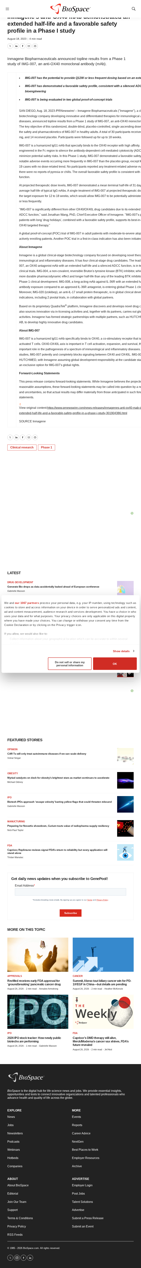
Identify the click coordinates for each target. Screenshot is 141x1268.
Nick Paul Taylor (15, 830)
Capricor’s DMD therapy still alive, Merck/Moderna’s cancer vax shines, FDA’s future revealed (101, 1041)
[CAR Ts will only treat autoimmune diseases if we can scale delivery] (125, 756)
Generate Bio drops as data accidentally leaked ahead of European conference (53, 586)
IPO (9, 797)
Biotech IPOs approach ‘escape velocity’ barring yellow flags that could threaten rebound (59, 801)
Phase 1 (46, 447)
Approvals (14, 976)
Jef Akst (108, 1049)
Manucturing (16, 821)
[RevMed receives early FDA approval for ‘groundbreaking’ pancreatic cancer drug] (37, 955)
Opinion (12, 749)
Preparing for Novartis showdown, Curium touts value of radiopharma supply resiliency (58, 825)
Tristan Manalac (15, 857)
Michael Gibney (15, 782)
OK (115, 663)
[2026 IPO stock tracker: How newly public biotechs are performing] (37, 1012)
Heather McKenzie (113, 989)
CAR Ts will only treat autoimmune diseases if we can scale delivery (46, 753)
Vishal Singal (14, 758)
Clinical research (22, 447)
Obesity (12, 773)
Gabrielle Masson (16, 591)
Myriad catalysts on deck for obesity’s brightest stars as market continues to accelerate (58, 777)
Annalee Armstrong (48, 989)
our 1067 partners (27, 602)
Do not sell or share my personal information (70, 664)
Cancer (78, 976)
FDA (9, 845)
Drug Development (20, 582)
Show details (121, 651)
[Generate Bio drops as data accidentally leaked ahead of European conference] (125, 589)
